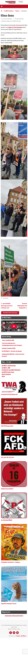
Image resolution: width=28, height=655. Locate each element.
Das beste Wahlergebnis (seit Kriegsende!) (22, 306)
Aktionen (17, 11)
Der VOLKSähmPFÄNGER (6, 520)
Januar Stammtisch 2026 (8, 340)
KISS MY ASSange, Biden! (7, 426)
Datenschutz (8, 615)
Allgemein (9, 21)
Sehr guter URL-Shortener (7, 457)
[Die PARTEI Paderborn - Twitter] (14, 632)
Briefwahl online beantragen (10, 312)
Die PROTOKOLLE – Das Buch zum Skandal (12, 351)
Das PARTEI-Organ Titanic (8, 372)
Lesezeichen (5, 298)
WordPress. (23, 636)
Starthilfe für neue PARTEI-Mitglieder (11, 370)
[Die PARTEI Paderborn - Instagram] (17, 632)
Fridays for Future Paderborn (15, 27)
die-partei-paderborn (7, 18)
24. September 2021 (19, 18)
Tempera (18, 636)
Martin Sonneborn (6, 374)
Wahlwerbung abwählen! (7, 488)
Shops (3, 376)
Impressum (15, 615)
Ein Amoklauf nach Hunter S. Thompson (10, 562)
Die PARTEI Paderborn (8, 11)
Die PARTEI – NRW (6, 367)
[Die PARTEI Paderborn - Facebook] (10, 632)
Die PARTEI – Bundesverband (9, 365)
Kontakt (21, 615)
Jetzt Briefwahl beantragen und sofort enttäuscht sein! (6, 306)
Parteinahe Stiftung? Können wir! (9, 394)
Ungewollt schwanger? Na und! (8, 603)
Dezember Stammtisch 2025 (8, 348)
